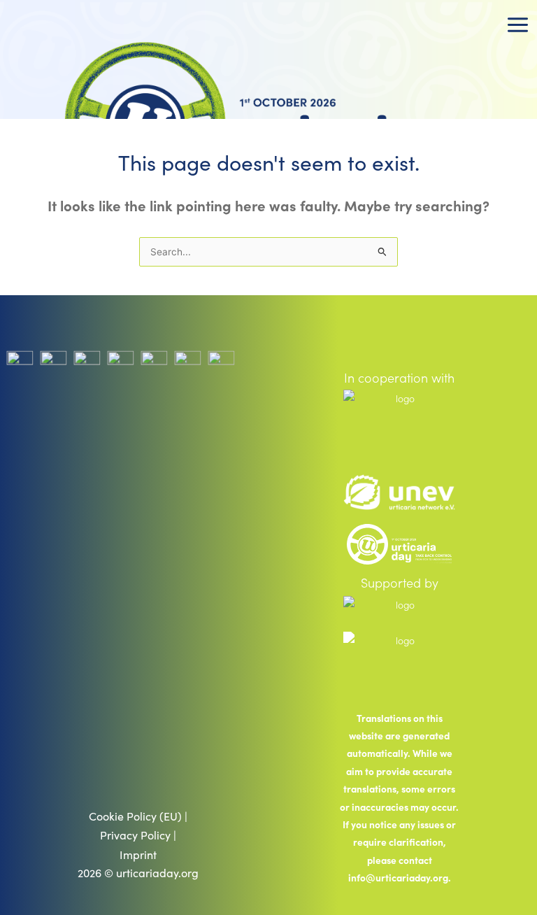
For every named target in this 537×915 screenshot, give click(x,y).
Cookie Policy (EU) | (138, 816)
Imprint (138, 854)
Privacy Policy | (138, 835)
